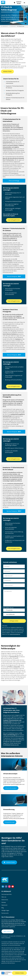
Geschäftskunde (10, 614)
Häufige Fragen (5, 910)
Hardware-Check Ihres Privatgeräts (15, 90)
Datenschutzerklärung (15, 634)
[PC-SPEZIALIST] (2, 2)
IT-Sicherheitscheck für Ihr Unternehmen (12, 82)
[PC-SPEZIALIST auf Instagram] (9, 886)
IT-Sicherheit (13, 26)
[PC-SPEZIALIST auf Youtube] (12, 886)
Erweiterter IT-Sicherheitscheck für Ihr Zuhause (15, 86)
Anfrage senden (14, 621)
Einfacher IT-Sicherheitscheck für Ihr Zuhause (15, 98)
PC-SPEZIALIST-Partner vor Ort (11, 745)
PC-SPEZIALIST (4, 26)
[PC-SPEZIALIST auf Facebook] (6, 886)
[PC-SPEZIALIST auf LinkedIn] (2, 886)
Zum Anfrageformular (14, 220)
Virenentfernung (9, 822)
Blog (2, 907)
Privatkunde (9, 610)
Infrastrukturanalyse (10, 788)
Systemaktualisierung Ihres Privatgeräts (13, 94)
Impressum (4, 905)
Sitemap (3, 902)
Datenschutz (4, 899)
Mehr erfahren (8, 931)
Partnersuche (4, 913)
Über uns (3, 897)
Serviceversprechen (6, 894)
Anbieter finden (7, 71)
